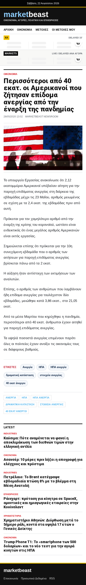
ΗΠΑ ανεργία (58, 367)
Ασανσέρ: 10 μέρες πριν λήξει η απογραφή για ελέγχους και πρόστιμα (43, 461)
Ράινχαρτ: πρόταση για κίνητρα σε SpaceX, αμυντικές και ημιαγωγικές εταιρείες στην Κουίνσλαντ (41, 502)
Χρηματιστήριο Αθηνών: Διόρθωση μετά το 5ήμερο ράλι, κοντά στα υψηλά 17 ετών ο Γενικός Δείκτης (41, 524)
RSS (52, 578)
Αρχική (8, 29)
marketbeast (17, 570)
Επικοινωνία (11, 578)
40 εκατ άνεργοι (15, 383)
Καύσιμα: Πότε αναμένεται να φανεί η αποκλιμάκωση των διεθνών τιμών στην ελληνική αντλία (38, 442)
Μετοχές (42, 29)
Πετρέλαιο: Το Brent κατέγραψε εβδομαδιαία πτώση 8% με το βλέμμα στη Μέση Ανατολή (40, 481)
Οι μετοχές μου (63, 29)
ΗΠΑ (41, 367)
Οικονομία (24, 29)
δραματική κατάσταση (20, 375)
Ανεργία (27, 367)
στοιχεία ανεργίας (51, 375)
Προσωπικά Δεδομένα (34, 578)
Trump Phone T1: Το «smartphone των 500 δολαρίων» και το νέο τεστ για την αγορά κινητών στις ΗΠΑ (40, 546)
